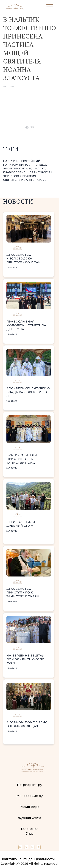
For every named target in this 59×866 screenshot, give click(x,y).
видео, (41, 164)
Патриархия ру (29, 785)
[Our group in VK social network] (20, 848)
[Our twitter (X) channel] (27, 848)
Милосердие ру (29, 796)
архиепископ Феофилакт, (24, 168)
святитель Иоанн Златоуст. (26, 179)
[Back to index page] (14, 9)
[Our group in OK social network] (39, 848)
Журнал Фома (29, 818)
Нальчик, (11, 161)
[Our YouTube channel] (33, 848)
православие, (15, 172)
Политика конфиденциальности (27, 859)
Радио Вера (29, 807)
